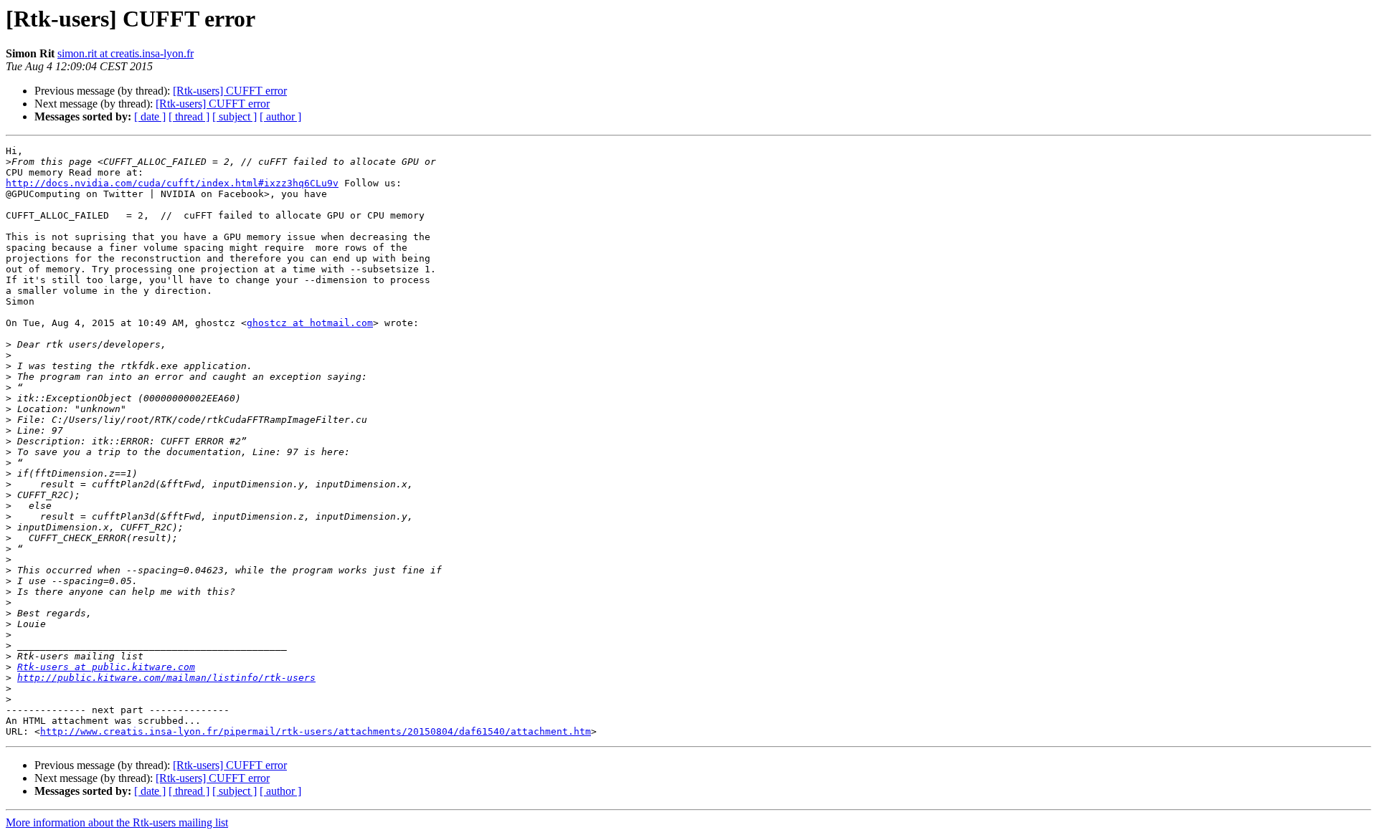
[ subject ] (234, 116)
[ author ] (280, 116)
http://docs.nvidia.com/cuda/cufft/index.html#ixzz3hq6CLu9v (172, 183)
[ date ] (150, 116)
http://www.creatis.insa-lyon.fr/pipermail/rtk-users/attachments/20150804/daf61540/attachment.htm (315, 731)
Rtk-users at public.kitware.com (106, 667)
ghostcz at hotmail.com (310, 323)
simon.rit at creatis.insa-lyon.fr (125, 53)
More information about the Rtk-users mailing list (117, 822)
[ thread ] (189, 116)
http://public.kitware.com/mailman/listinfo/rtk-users (166, 677)
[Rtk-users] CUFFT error (230, 91)
